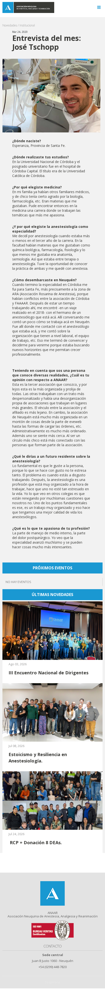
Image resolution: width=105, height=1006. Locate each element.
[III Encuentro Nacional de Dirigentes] (52, 630)
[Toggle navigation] (99, 7)
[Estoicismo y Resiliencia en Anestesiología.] (52, 712)
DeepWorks (52, 982)
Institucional (27, 25)
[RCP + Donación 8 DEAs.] (52, 800)
